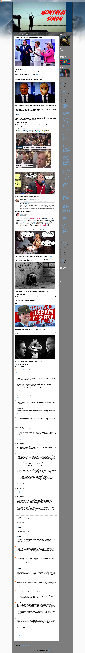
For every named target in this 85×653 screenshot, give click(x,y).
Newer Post (18, 643)
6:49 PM (18, 635)
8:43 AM (18, 577)
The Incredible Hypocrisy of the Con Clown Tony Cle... (66, 236)
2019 (63, 88)
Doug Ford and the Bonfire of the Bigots (65, 206)
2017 (63, 246)
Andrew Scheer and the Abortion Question (65, 179)
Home (36, 643)
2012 (63, 254)
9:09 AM (18, 390)
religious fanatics (48, 371)
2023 (63, 81)
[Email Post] (29, 369)
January (64, 244)
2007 (63, 262)
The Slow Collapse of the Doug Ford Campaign (66, 153)
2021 (63, 85)
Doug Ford (27, 371)
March (64, 240)
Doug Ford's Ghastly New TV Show (66, 218)
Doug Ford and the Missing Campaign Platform (65, 130)
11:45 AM (18, 397)
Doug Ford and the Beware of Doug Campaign (66, 133)
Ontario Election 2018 (34, 371)
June (64, 101)
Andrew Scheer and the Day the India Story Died (66, 210)
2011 (63, 255)
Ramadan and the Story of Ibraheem (66, 171)
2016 (63, 247)
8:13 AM (18, 523)
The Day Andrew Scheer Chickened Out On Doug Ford (65, 121)
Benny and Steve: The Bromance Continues (65, 193)
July (64, 99)
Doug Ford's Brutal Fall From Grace (66, 142)
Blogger (49, 650)
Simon (17, 517)
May (64, 102)
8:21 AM (18, 543)
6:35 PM (18, 484)
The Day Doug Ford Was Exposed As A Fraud (65, 231)
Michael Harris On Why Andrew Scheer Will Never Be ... (66, 214)
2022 (63, 83)
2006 (63, 264)
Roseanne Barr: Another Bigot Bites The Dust (65, 117)
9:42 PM (18, 513)
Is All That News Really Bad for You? (65, 113)
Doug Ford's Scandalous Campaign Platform (65, 106)
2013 (63, 252)
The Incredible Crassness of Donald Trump (65, 125)
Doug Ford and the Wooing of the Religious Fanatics (65, 198)
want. (18, 114)
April (64, 239)
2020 (63, 86)
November (65, 93)
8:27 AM (18, 553)
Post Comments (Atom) (25, 645)
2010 (63, 257)
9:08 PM (18, 492)
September (65, 96)
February (65, 242)
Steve (17, 632)
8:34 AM (18, 564)
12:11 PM (19, 423)
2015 (63, 249)
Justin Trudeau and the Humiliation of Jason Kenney (65, 158)
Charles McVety (21, 371)
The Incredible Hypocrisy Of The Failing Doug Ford (65, 138)
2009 (63, 259)
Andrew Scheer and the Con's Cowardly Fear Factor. (65, 190)
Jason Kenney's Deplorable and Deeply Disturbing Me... (66, 163)
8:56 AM (18, 599)
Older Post (55, 643)
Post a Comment (20, 638)
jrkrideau (18, 376)
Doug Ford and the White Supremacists (65, 109)
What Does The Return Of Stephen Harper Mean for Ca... (66, 150)
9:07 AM (18, 615)
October (64, 94)
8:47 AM (18, 586)
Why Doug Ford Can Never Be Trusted (65, 226)
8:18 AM (18, 532)
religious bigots (42, 371)
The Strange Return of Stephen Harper (66, 175)
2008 (63, 260)
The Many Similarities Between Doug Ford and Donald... (65, 184)
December (65, 91)
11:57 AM (18, 413)
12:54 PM (19, 439)
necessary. (52, 256)
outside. (37, 74)
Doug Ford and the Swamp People (65, 145)
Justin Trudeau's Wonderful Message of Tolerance (65, 167)
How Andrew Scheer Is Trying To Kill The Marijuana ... (66, 202)
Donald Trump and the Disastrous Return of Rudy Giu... (66, 223)
